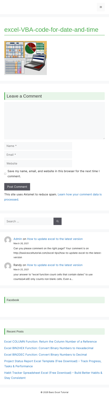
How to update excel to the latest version (55, 239)
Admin (17, 239)
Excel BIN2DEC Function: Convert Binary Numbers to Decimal (45, 354)
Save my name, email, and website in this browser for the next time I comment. (53, 173)
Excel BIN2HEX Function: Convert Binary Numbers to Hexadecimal (48, 348)
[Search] (58, 221)
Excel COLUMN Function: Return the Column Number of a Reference (50, 341)
